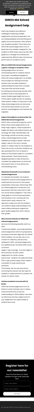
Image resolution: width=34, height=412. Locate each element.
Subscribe (17, 394)
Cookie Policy (20, 8)
